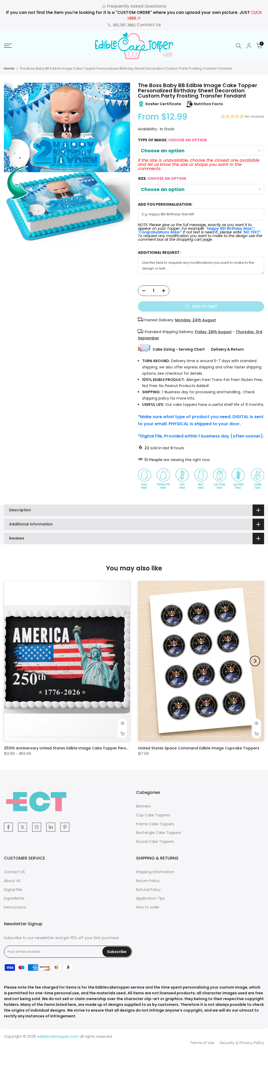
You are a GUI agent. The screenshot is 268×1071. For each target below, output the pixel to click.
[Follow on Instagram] (36, 827)
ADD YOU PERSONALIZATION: (165, 204)
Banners (143, 806)
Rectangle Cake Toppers (158, 832)
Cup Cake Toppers (153, 815)
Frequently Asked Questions (136, 6)
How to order (147, 907)
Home (9, 68)
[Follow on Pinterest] (64, 827)
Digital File (13, 889)
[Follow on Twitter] (22, 827)
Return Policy (148, 880)
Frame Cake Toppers (155, 824)
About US (12, 880)
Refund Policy (148, 889)
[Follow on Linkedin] (50, 827)
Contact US (14, 871)
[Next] (255, 661)
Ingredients (14, 898)
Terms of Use (202, 1042)
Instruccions (15, 907)
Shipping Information (155, 871)
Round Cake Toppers (155, 841)
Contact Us (136, 25)
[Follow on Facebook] (8, 827)
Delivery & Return (227, 349)
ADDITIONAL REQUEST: (159, 252)
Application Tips (150, 898)
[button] (233, 116)
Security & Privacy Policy (242, 1042)
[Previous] (13, 661)
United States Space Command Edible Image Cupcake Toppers (198, 748)
